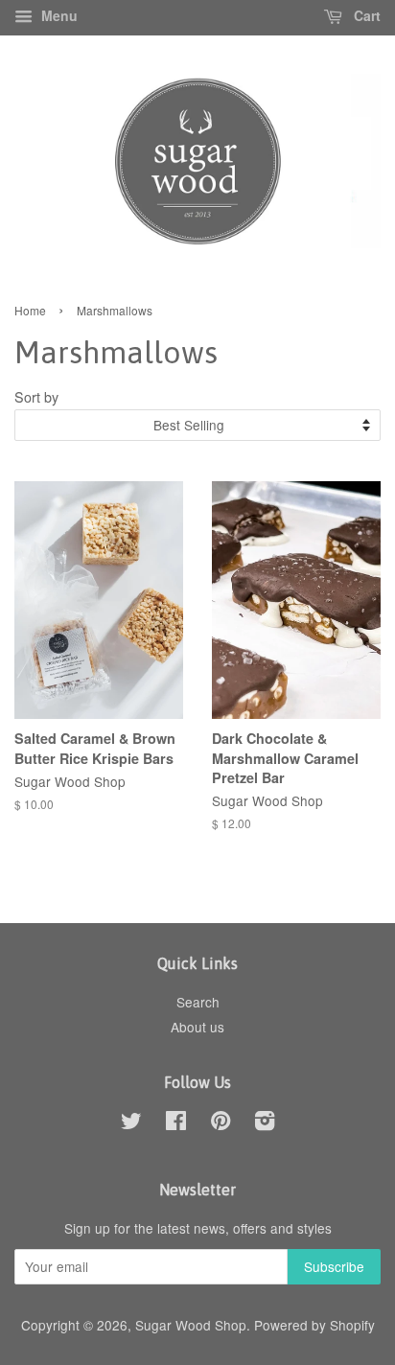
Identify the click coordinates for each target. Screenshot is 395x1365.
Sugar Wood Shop (190, 1324)
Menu (57, 15)
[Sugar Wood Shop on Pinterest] (220, 1123)
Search (198, 1001)
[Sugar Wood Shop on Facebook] (176, 1123)
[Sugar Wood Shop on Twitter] (131, 1123)
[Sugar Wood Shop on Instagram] (264, 1123)
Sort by (36, 396)
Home (30, 310)
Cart (365, 15)
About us (197, 1026)
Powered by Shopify (314, 1324)
